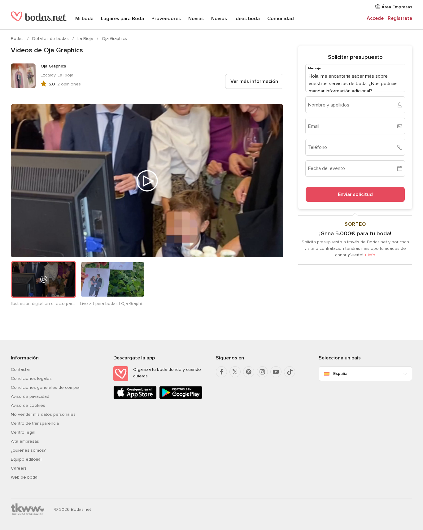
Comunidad (280, 18)
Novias (196, 18)
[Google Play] (181, 397)
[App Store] (135, 397)
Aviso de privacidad (30, 396)
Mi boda (84, 18)
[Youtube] (275, 371)
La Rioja (85, 38)
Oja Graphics (114, 38)
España (340, 373)
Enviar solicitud (355, 194)
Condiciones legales (31, 378)
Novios (219, 18)
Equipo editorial (26, 459)
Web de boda (24, 477)
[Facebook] (221, 371)
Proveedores (166, 18)
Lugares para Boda (122, 18)
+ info (369, 255)
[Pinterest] (248, 371)
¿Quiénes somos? (28, 450)
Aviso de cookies (28, 405)
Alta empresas (25, 441)
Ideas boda (247, 18)
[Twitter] (235, 371)
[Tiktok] (289, 371)
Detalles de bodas (51, 38)
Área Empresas (396, 7)
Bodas (18, 38)
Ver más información (254, 81)
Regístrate (400, 18)
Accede (375, 18)
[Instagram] (262, 371)
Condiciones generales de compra (45, 387)
